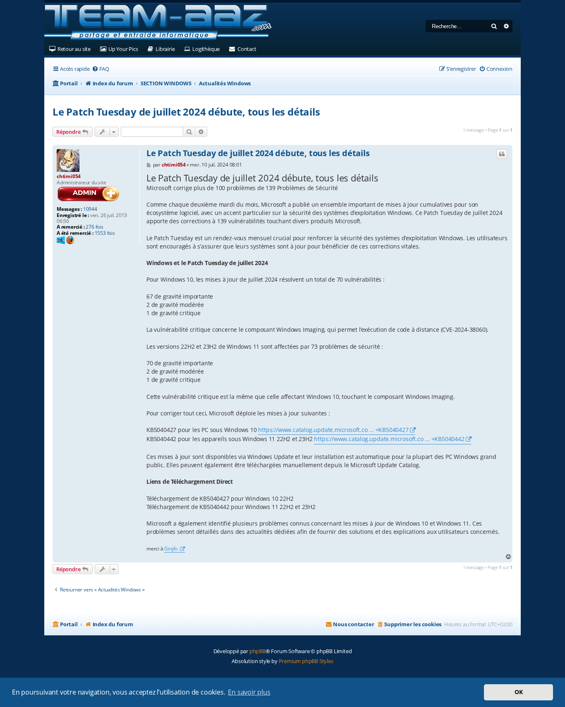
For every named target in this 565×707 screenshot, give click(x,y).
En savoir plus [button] (249, 692)
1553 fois (105, 233)
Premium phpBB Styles (306, 661)
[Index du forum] (158, 22)
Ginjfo (171, 549)
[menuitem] (100, 69)
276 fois (94, 227)
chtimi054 (69, 176)
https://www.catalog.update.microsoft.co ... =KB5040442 (389, 439)
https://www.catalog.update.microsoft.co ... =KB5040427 (333, 430)
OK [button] (519, 692)
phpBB (257, 651)
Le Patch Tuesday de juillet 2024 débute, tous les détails (186, 111)
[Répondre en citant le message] (501, 154)
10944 (90, 209)
